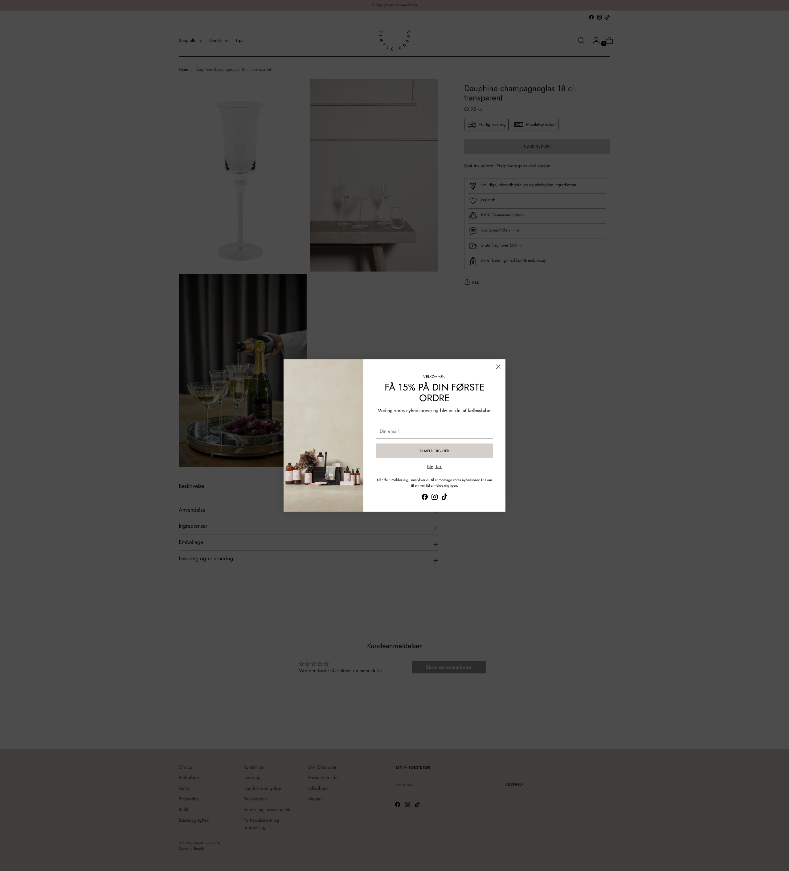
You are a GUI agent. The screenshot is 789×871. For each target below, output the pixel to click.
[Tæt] (498, 366)
